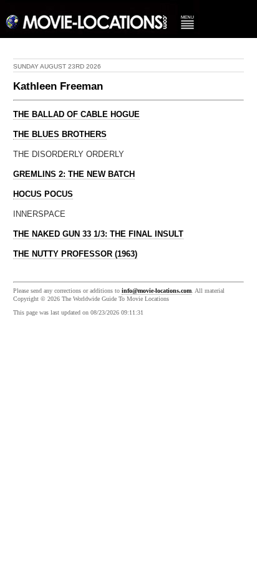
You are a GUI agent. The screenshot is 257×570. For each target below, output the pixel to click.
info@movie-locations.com (157, 290)
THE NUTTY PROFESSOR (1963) (75, 254)
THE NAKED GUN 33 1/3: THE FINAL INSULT (98, 234)
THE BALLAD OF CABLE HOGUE (76, 114)
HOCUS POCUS (43, 194)
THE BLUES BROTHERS (60, 134)
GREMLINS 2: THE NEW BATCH (74, 174)
